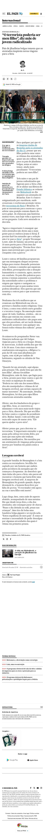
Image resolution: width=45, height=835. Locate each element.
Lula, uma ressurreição (15, 664)
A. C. (22, 70)
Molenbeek (25, 192)
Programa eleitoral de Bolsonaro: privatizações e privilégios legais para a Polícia (20, 678)
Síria (19, 239)
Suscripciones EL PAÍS (30, 816)
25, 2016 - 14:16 (25, 73)
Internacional (11, 20)
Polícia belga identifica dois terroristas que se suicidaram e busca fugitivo (8, 174)
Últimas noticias (9, 656)
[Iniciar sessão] (41, 13)
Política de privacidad (14, 816)
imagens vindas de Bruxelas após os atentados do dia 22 (30, 148)
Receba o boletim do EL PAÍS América (17, 535)
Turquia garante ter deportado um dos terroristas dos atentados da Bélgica (8, 161)
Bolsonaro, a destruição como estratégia (22, 660)
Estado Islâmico (24, 189)
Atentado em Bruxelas (10, 32)
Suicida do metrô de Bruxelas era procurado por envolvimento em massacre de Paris (8, 189)
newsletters (7, 707)
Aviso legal (26, 813)
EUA (42, 26)
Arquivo (5, 731)
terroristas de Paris (15, 205)
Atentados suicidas (26, 567)
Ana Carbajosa (19, 557)
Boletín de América (10, 712)
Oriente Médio (30, 26)
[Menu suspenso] (4, 13)
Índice (26, 818)
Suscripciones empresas (14, 818)
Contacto (8, 813)
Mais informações (7, 577)
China (38, 26)
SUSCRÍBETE (34, 13)
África (16, 26)
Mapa (22, 816)
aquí (33, 582)
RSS (23, 818)
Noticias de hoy (33, 818)
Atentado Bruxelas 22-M (10, 567)
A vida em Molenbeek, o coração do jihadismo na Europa (26, 553)
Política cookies (34, 813)
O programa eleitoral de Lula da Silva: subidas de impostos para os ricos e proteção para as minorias (22, 671)
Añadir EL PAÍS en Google (13, 84)
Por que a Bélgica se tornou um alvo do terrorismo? (8, 148)
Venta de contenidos (17, 813)
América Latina (7, 26)
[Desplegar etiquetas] (41, 567)
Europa (21, 26)
